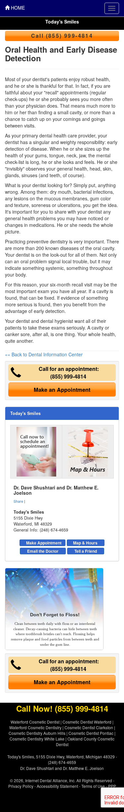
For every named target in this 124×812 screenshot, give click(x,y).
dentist (39, 185)
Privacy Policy (20, 786)
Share (18, 501)
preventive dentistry (47, 241)
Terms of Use (93, 786)
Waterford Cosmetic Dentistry (35, 727)
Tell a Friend (85, 551)
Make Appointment (44, 543)
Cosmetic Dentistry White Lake (37, 738)
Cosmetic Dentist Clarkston (88, 727)
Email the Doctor (43, 551)
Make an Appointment (62, 389)
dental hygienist (56, 321)
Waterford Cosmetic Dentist (35, 722)
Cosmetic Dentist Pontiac (90, 733)
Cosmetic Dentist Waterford (86, 722)
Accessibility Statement (57, 786)
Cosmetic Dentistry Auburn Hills (37, 733)
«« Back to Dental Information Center (44, 354)
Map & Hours (85, 543)
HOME (17, 7)
